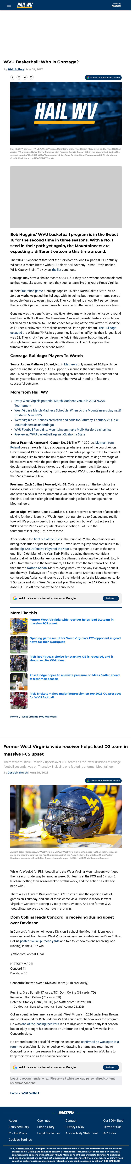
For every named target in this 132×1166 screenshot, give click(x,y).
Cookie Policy (18, 1133)
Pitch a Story (45, 1127)
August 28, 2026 (74, 1006)
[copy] (31, 77)
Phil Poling (16, 69)
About (13, 1120)
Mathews (70, 364)
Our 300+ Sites (113, 1120)
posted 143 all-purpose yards (39, 941)
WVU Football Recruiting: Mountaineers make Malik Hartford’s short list (62, 429)
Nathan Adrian (37, 568)
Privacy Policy (74, 1127)
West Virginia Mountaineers (39, 716)
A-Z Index (109, 1133)
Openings (43, 1120)
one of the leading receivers (40, 1024)
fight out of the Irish (47, 539)
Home (14, 716)
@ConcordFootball (23, 954)
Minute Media (25, 1148)
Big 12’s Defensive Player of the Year (44, 549)
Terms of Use (112, 1127)
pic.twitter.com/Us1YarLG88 (73, 1002)
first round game (31, 291)
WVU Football (30, 1093)
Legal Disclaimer (48, 1133)
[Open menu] (9, 5)
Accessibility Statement (81, 1133)
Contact (70, 1120)
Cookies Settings (20, 1139)
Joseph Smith (18, 772)
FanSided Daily (19, 1127)
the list (57, 269)
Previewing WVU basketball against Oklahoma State (49, 434)
